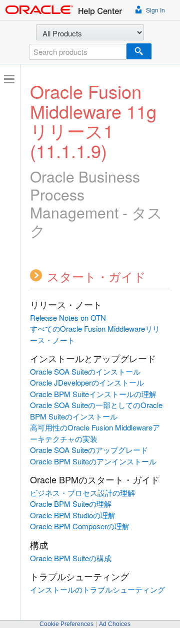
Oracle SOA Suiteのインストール (85, 371)
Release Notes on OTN (68, 317)
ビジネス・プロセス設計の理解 (82, 492)
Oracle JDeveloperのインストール (87, 382)
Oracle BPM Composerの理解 (80, 526)
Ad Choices (114, 624)
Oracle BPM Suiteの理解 (71, 503)
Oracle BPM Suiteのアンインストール (93, 461)
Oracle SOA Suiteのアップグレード (89, 449)
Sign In (154, 9)
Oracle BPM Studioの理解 (73, 515)
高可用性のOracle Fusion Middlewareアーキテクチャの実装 (95, 433)
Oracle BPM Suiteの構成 (71, 558)
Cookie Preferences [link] (67, 624)
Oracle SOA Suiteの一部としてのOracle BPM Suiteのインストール (96, 410)
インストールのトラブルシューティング (97, 589)
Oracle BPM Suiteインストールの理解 (93, 394)
